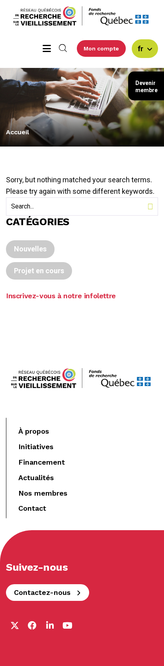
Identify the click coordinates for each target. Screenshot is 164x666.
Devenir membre (146, 86)
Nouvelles (30, 249)
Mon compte (101, 48)
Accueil (17, 132)
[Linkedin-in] (50, 625)
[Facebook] (32, 625)
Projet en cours (39, 270)
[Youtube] (67, 625)
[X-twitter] (14, 625)
